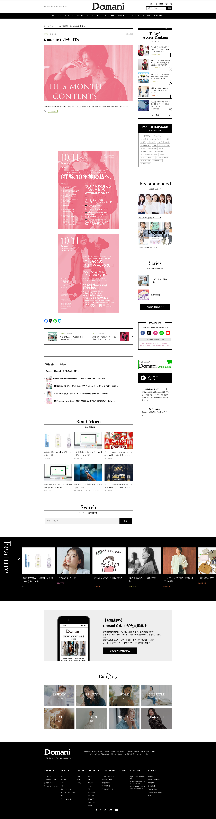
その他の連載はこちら (155, 307)
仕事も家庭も (146, 145)
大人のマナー (159, 136)
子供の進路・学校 (107, 789)
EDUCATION (108, 16)
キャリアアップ (164, 145)
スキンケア (64, 779)
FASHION (56, 16)
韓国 (162, 154)
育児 (143, 142)
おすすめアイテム (49, 783)
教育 (161, 148)
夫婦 (155, 145)
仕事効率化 (152, 142)
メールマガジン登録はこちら (155, 339)
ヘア (62, 783)
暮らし (90, 776)
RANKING (159, 16)
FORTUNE (135, 16)
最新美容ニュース (66, 789)
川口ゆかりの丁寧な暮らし (150, 154)
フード (90, 779)
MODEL (122, 16)
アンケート (154, 376)
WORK (80, 16)
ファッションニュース (51, 786)
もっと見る (155, 115)
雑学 (79, 776)
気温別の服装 (146, 163)
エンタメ (90, 783)
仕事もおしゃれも (147, 151)
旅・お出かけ (92, 792)
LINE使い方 (159, 151)
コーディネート (49, 776)
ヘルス (90, 786)
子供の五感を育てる (108, 776)
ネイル (63, 796)
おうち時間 (166, 139)
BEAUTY (69, 16)
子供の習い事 (106, 786)
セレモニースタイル (148, 157)
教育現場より (106, 783)
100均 (160, 142)
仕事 (79, 779)
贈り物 (90, 805)
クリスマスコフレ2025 (68, 792)
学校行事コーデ (107, 779)
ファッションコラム (50, 779)
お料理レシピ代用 (162, 157)
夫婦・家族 (91, 796)
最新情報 (65, 26)
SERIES (146, 16)
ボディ (63, 786)
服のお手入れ (152, 148)
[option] (38, 567)
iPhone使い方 (157, 160)
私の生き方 (91, 799)
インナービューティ (67, 799)
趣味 (167, 142)
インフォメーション (55, 26)
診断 (143, 148)
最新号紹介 (53, 111)
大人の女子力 (155, 139)
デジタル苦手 (146, 160)
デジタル (80, 783)
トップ (46, 26)
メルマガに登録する (120, 651)
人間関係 (145, 139)
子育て (90, 789)
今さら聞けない (146, 136)
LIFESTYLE (92, 16)
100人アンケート (93, 802)
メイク (63, 776)
